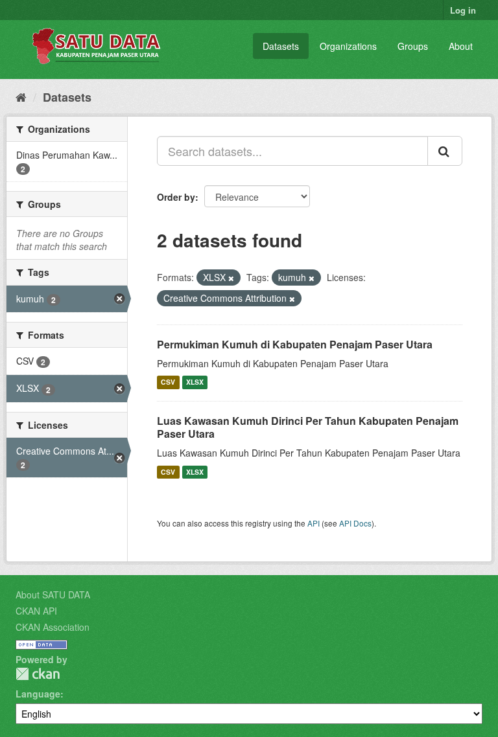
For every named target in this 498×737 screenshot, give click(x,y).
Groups (412, 46)
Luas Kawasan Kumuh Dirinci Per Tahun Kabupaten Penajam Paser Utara (307, 427)
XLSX (195, 382)
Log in (463, 10)
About (461, 46)
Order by (176, 196)
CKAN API (36, 610)
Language (38, 693)
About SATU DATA (53, 594)
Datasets (281, 46)
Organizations (348, 46)
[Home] (21, 96)
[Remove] (231, 278)
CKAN (38, 674)
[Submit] (444, 151)
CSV (168, 382)
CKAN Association (52, 626)
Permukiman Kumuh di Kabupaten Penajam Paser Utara (295, 344)
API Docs (355, 522)
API (313, 522)
